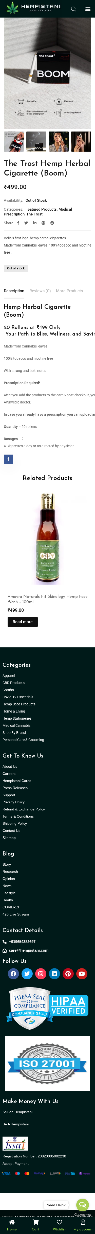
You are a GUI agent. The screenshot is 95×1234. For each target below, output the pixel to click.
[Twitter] (27, 973)
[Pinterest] (68, 973)
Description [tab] (14, 290)
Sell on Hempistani (17, 1112)
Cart (36, 1229)
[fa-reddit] (52, 223)
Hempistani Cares (17, 781)
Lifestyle (9, 893)
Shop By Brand (15, 733)
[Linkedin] (54, 973)
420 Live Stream (16, 914)
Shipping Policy (15, 823)
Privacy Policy (14, 802)
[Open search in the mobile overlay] (73, 9)
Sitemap (9, 838)
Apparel (9, 676)
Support (9, 795)
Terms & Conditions (18, 816)
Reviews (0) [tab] (40, 290)
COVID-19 (11, 907)
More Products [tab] (69, 290)
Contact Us (11, 831)
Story (7, 864)
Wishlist (59, 1229)
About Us (10, 766)
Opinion (9, 879)
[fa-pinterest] (43, 223)
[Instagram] (40, 973)
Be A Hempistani (16, 1124)
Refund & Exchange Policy (24, 809)
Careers (9, 774)
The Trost (34, 214)
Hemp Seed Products (20, 704)
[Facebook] (13, 973)
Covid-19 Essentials (21, 697)
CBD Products (14, 683)
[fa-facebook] (18, 223)
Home (12, 1229)
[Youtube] (81, 973)
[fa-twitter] (26, 223)
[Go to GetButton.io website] (82, 1214)
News (7, 886)
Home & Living (14, 711)
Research (10, 871)
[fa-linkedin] (34, 223)
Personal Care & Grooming (23, 740)
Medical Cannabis (17, 725)
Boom (14, 315)
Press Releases (15, 788)
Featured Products (41, 209)
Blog (8, 854)
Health (8, 900)
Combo (9, 690)
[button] (88, 9)
